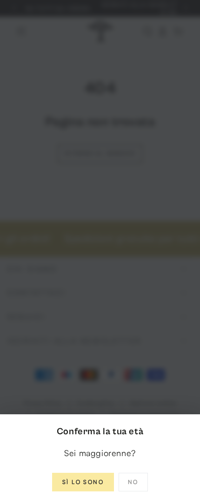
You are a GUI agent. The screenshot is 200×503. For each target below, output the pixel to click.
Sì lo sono (83, 481)
